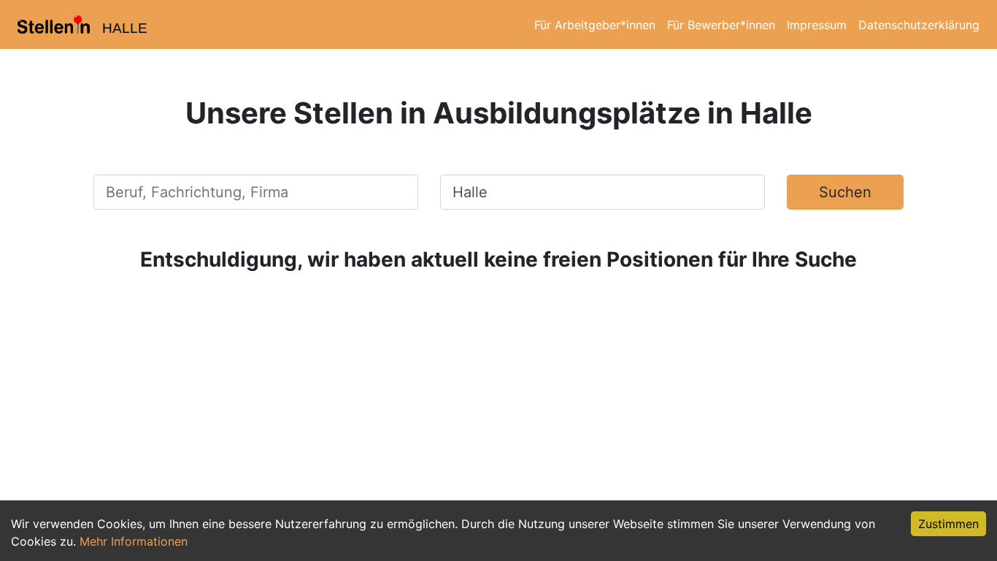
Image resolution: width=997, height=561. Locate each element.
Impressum (817, 25)
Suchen (845, 192)
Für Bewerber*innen (721, 25)
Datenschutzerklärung (918, 25)
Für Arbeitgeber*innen (594, 25)
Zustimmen (948, 523)
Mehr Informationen (134, 541)
